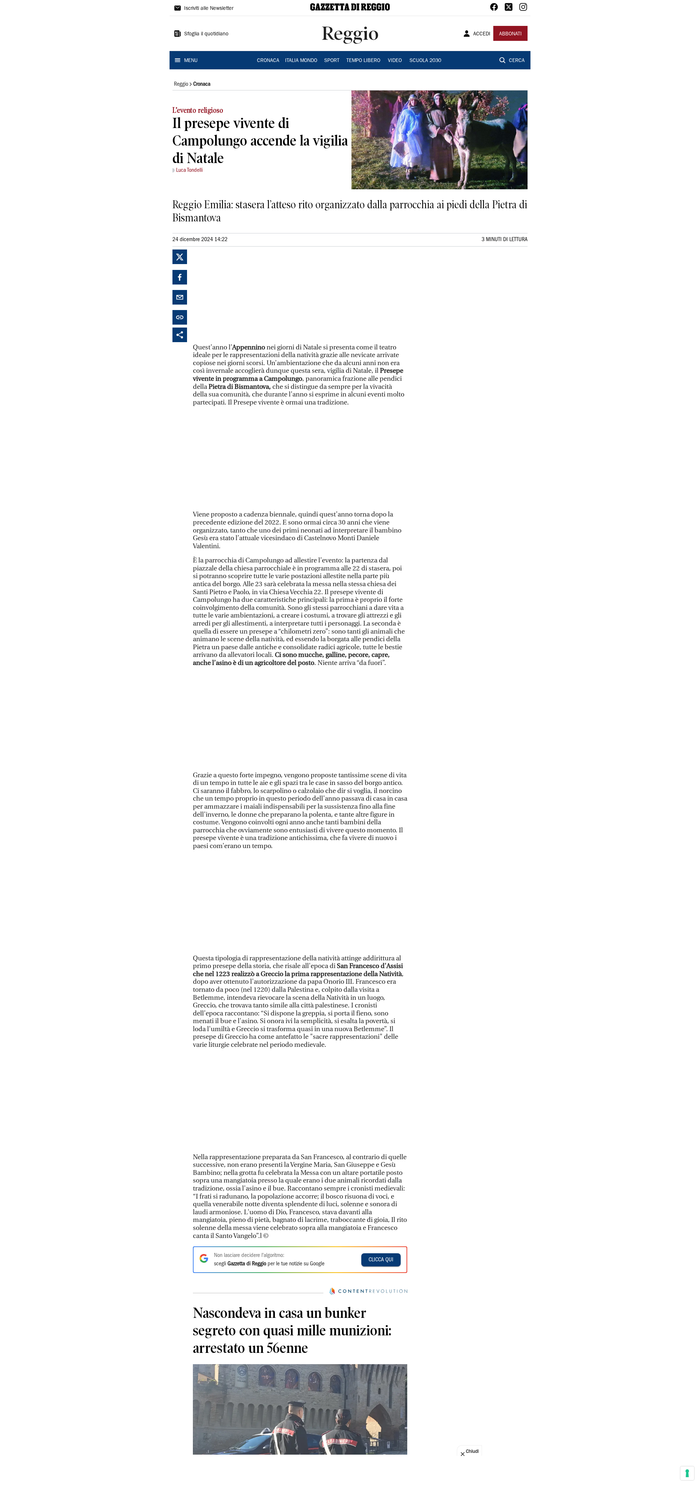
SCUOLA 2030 (425, 60)
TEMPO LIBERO (363, 60)
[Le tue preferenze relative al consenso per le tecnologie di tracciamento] (687, 1473)
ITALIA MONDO (301, 60)
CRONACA (268, 60)
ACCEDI (481, 34)
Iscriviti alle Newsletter (208, 8)
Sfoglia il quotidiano (206, 34)
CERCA (517, 60)
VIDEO (395, 60)
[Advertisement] (247, 295)
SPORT (331, 60)
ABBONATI (510, 34)
